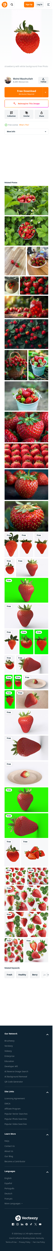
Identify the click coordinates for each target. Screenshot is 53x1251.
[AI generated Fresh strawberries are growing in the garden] (26, 364)
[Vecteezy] (4, 4)
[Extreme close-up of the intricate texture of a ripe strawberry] (26, 488)
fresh (9, 1178)
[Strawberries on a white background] (18, 1013)
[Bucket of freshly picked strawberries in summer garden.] (26, 200)
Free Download (26, 92)
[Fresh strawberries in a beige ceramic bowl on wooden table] (15, 290)
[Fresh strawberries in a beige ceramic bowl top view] (34, 285)
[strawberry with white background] (11, 606)
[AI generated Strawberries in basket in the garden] (16, 395)
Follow (43, 82)
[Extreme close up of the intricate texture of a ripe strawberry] (26, 545)
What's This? (24, 125)
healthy (22, 1178)
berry (34, 1178)
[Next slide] (41, 1178)
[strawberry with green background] (26, 677)
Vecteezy (9, 1249)
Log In (39, 4)
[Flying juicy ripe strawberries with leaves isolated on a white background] (15, 1036)
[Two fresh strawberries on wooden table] (15, 261)
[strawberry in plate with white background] (26, 794)
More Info (11, 131)
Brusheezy (9, 1244)
